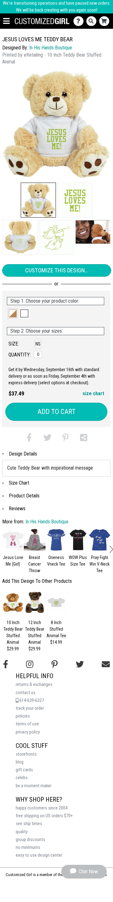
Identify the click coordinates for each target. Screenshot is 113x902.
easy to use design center (39, 855)
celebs (22, 777)
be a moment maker (33, 786)
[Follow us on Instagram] (29, 664)
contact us (25, 692)
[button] (38, 200)
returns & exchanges (34, 684)
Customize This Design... (57, 270)
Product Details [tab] (24, 496)
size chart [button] (93, 393)
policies (23, 716)
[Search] (92, 21)
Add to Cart (56, 412)
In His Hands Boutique (50, 48)
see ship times (29, 823)
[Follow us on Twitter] (80, 664)
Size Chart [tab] (19, 483)
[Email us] (106, 664)
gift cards (24, 770)
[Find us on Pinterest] (54, 664)
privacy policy (28, 732)
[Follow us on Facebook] (5, 664)
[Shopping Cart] (105, 21)
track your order (30, 708)
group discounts (30, 839)
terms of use (27, 724)
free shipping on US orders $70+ (44, 816)
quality (22, 831)
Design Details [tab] (23, 454)
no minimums (28, 847)
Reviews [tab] (17, 508)
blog (20, 762)
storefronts (26, 754)
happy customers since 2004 (41, 808)
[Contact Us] (79, 21)
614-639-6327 (31, 700)
